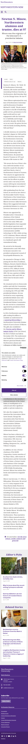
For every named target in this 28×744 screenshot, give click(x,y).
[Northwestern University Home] (7, 2)
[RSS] (15, 736)
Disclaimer (3, 738)
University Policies (5, 726)
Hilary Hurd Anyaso (17, 42)
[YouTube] (9, 736)
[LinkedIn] (13, 736)
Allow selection (14, 395)
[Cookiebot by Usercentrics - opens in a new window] (20, 348)
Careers (3, 718)
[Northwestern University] (14, 670)
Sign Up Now (6, 701)
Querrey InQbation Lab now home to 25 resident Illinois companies (12, 596)
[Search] (5, 12)
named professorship (12, 320)
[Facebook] (2, 736)
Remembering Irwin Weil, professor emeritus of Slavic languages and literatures (13, 642)
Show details (20, 385)
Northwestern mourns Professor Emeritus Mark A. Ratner (12, 631)
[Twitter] (4, 736)
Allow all (14, 390)
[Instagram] (6, 736)
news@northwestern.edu (8, 687)
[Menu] (2, 12)
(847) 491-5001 (6, 684)
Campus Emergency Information (8, 715)
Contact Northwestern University (8, 720)
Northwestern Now (12, 7)
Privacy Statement (5, 722)
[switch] (24, 371)
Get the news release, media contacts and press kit (15, 539)
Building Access (4, 713)
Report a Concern (5, 724)
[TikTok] (11, 736)
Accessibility (4, 711)
